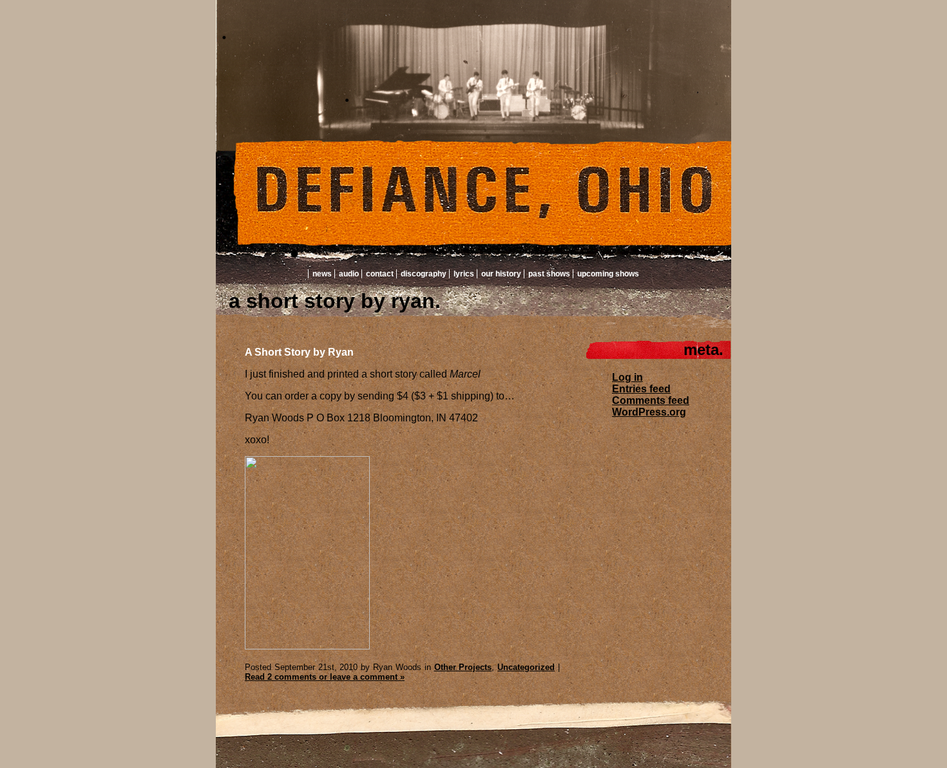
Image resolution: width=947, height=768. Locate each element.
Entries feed (641, 388)
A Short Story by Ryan (299, 352)
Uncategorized (526, 667)
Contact (380, 273)
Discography (423, 273)
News (322, 273)
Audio (349, 273)
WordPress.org (649, 412)
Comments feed (650, 400)
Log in (627, 377)
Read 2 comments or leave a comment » (325, 677)
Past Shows (549, 273)
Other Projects (463, 667)
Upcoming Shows (608, 273)
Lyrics (464, 273)
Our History (501, 273)
